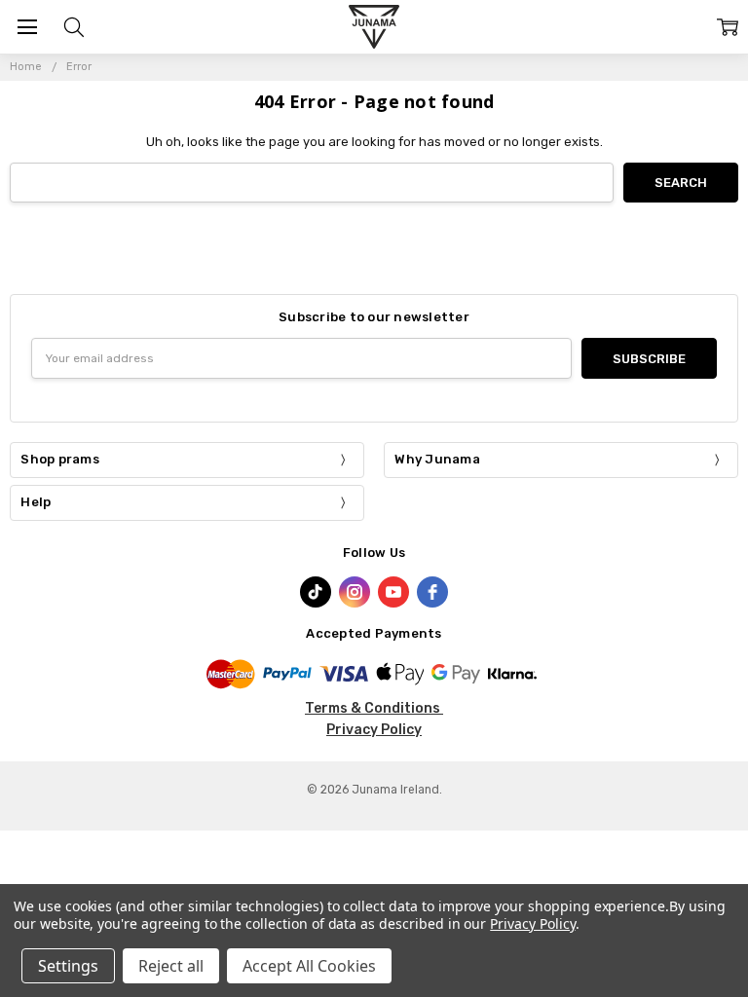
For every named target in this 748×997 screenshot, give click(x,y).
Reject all (171, 966)
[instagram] (354, 592)
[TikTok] (315, 592)
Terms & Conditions (374, 708)
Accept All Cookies (309, 966)
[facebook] (432, 592)
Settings (68, 966)
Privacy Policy (374, 729)
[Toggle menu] (27, 27)
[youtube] (393, 592)
